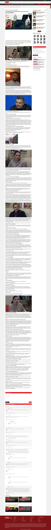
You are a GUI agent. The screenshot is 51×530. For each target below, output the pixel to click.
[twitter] (30, 13)
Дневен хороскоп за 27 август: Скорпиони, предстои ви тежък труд (41, 12)
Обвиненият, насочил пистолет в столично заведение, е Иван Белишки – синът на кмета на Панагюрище (39, 59)
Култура (15, 519)
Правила (39, 518)
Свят (14, 4)
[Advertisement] (18, 34)
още (44, 10)
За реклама (39, 520)
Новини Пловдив (24, 520)
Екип (38, 519)
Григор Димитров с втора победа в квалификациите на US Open (40, 23)
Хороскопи (29, 4)
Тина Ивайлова (7, 13)
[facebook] (28, 13)
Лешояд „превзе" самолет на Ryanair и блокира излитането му (41, 16)
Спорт (25, 4)
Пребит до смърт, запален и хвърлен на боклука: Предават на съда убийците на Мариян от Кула (38, 66)
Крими (12, 4)
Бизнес (17, 4)
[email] (31, 13)
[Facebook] (45, 0)
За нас (9, 0)
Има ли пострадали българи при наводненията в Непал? (40, 20)
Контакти (6, 0)
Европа (31, 520)
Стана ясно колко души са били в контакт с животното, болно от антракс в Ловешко (40, 27)
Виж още (39, 31)
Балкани (31, 519)
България (8, 4)
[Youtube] (44, 0)
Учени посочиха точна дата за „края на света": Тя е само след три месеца (39, 64)
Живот (32, 4)
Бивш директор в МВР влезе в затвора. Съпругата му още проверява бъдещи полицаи (10, 500)
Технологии (21, 4)
